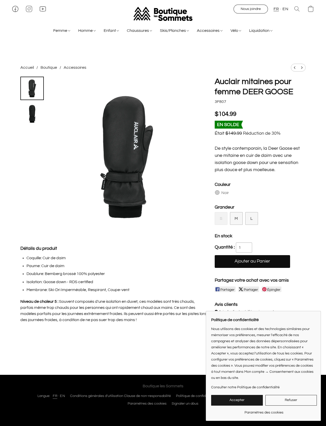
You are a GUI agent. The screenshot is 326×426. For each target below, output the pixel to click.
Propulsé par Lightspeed (163, 412)
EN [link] (62, 396)
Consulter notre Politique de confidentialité (245, 387)
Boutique (48, 67)
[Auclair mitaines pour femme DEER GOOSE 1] (32, 114)
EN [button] (285, 9)
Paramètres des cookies (147, 403)
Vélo (234, 31)
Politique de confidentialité (197, 396)
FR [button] (276, 9)
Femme (60, 31)
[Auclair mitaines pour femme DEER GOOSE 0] (32, 88)
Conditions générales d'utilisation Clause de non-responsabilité (120, 396)
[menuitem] (294, 67)
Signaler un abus (185, 403)
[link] (264, 411)
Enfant (110, 31)
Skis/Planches (173, 31)
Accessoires (208, 31)
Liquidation (259, 31)
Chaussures (138, 31)
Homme (85, 31)
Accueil (27, 67)
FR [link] (55, 396)
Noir (225, 193)
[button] (163, 14)
